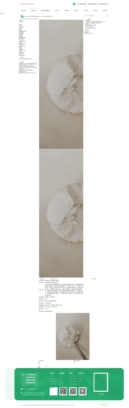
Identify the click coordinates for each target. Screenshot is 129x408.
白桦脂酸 (21, 48)
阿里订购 (105, 10)
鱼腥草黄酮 (21, 32)
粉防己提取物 (21, 38)
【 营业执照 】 (100, 394)
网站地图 (49, 405)
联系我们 (95, 10)
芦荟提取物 (21, 27)
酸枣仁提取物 (76, 360)
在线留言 (87, 30)
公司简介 (80, 375)
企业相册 (80, 378)
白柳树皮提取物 (22, 41)
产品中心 (57, 10)
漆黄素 (20, 28)
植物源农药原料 (22, 43)
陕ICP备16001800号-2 (64, 405)
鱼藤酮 (20, 47)
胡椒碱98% (41, 360)
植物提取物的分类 (22, 71)
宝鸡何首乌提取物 (73, 378)
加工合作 (76, 10)
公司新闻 (61, 375)
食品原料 (33, 10)
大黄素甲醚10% (22, 46)
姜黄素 (20, 30)
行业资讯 (61, 378)
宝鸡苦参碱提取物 (73, 381)
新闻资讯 (66, 10)
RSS (53, 405)
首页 (27, 18)
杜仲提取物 (21, 53)
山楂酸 (20, 51)
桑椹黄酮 (21, 36)
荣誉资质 (80, 381)
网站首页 (24, 10)
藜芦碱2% (21, 44)
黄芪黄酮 (21, 35)
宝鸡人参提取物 (72, 375)
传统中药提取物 (22, 50)
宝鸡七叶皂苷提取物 (73, 384)
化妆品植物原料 (22, 37)
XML (55, 405)
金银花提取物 (21, 55)
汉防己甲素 (21, 39)
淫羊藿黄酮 (21, 33)
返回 (89, 18)
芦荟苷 (20, 26)
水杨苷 (20, 42)
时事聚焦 (61, 384)
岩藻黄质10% (21, 52)
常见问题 (61, 381)
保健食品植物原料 (45, 10)
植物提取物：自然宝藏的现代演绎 (26, 70)
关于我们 (86, 10)
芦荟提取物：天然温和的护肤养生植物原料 (28, 63)
